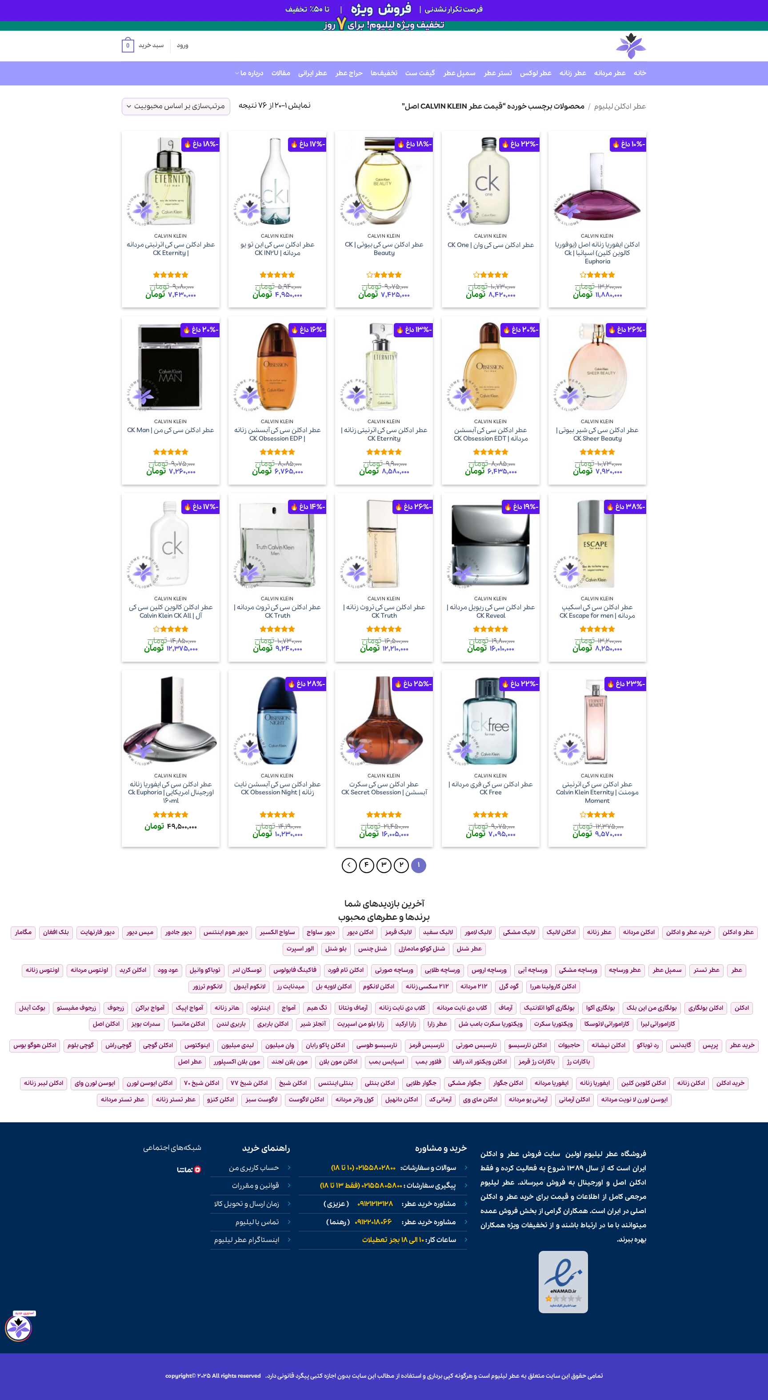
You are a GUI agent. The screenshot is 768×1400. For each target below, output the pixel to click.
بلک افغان (56, 932)
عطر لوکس (536, 73)
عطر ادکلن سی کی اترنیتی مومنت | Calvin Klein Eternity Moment (597, 793)
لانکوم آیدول (249, 987)
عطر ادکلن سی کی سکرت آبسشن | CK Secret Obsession (384, 789)
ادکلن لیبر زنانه (43, 1083)
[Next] (349, 865)
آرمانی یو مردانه (528, 1100)
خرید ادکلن (730, 1083)
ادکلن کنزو (220, 1100)
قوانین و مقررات (255, 1186)
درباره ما (251, 73)
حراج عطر (349, 73)
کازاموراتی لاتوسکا (606, 1024)
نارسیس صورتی (476, 1045)
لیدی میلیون (237, 1045)
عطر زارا (437, 1024)
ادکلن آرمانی (574, 1100)
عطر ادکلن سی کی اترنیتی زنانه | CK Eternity (384, 434)
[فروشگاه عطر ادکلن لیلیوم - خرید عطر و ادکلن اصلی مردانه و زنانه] (609, 46)
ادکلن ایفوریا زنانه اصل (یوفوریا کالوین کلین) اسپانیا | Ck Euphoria (597, 253)
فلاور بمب (428, 1062)
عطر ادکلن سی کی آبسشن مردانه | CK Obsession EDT (491, 434)
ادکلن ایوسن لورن (149, 1083)
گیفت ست (420, 73)
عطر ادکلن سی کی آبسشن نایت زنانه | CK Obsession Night (277, 789)
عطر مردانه (610, 73)
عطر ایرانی (312, 73)
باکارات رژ (578, 1062)
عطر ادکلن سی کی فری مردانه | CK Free (490, 789)
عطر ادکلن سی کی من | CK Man (170, 430)
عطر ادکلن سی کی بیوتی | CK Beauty (384, 249)
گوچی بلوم (81, 1045)
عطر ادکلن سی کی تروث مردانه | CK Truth (277, 611)
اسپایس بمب (386, 1062)
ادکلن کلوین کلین (643, 1083)
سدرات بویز (145, 1024)
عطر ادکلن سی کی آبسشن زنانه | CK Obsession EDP (277, 434)
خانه (640, 73)
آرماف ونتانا (353, 1008)
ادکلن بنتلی (380, 1083)
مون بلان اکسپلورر (236, 1062)
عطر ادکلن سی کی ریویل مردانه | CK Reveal (491, 611)
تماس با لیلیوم (257, 1222)
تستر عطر (498, 73)
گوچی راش (118, 1045)
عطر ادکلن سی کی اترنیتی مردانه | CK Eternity (171, 249)
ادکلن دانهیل (401, 1100)
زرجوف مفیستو (76, 1008)
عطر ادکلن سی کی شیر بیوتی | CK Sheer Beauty (597, 434)
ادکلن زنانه (691, 1083)
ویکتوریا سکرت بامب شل (491, 1024)
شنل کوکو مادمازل (422, 949)
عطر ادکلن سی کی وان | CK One (491, 245)
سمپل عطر (459, 73)
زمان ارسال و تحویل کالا (246, 1204)
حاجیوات (569, 1045)
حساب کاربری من (254, 1168)
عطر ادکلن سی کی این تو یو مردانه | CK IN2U (277, 249)
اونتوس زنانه (42, 970)
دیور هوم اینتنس (226, 932)
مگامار (23, 932)
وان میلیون (279, 1045)
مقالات (281, 73)
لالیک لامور (478, 932)
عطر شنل (469, 949)
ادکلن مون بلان (338, 1062)
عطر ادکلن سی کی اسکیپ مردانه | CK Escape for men (597, 611)
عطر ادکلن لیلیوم (620, 106)
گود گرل (509, 987)
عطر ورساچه (625, 970)
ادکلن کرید (133, 970)
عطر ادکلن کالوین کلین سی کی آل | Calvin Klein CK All (171, 611)
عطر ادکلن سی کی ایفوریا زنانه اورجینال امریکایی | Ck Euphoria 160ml (171, 793)
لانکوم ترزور (207, 987)
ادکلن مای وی (480, 1100)
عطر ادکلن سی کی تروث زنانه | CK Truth (384, 611)
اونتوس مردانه (89, 970)
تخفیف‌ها (384, 73)
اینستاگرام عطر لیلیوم (246, 1240)
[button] (143, 46)
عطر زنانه (573, 73)
